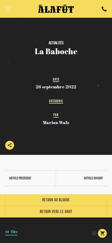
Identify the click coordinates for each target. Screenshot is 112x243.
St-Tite (11, 231)
